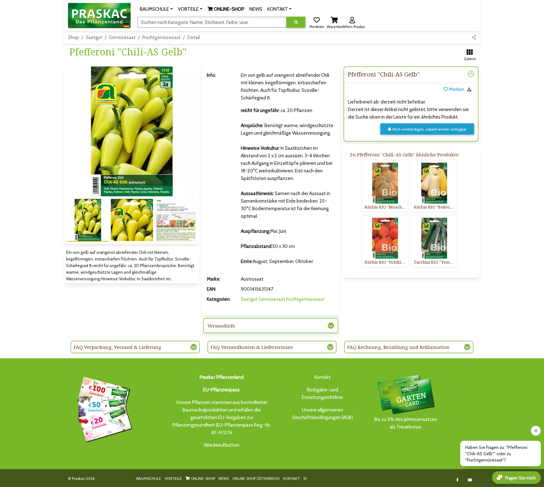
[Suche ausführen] (295, 22)
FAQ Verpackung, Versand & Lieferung (117, 347)
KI (305, 478)
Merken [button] (456, 89)
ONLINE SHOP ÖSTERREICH (256, 478)
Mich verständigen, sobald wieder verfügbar (429, 129)
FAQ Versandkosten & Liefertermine (252, 347)
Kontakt (322, 377)
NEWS (223, 478)
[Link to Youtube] (470, 479)
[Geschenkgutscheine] (103, 408)
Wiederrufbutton (221, 445)
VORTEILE (173, 478)
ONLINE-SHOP (202, 478)
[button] (156, 9)
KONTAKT (291, 478)
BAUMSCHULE (148, 478)
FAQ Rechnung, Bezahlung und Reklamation (398, 347)
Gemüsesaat (122, 37)
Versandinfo (221, 325)
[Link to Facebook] (457, 479)
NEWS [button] (255, 9)
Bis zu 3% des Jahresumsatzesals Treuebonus (405, 423)
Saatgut (94, 37)
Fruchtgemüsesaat (161, 37)
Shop (73, 37)
